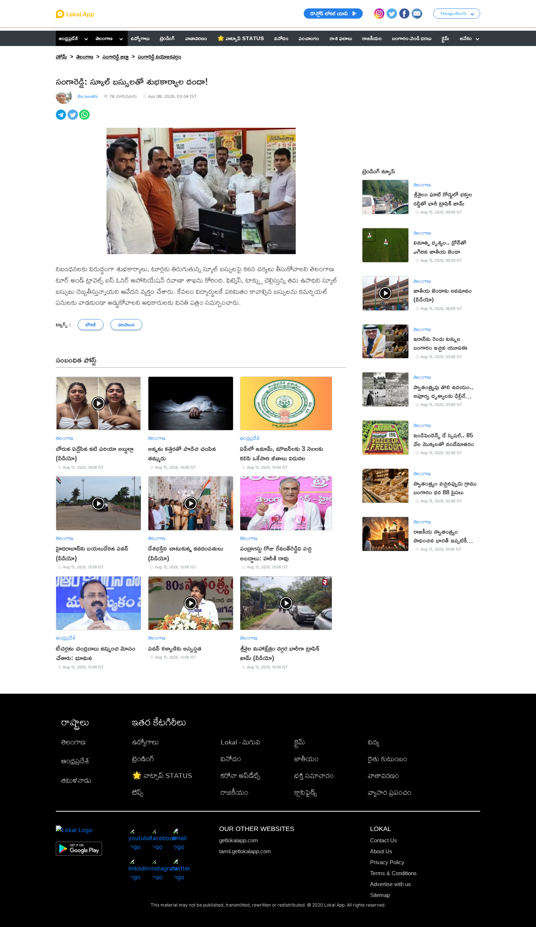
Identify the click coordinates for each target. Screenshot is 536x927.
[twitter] (73, 119)
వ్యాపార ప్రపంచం (389, 792)
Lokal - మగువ (240, 742)
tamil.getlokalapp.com (245, 851)
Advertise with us (390, 884)
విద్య (373, 742)
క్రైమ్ (299, 742)
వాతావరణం (383, 775)
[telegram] (61, 119)
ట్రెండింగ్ (143, 758)
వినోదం (231, 758)
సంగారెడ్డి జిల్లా (115, 56)
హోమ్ (61, 56)
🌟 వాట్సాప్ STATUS (162, 775)
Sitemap (380, 895)
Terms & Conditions (393, 873)
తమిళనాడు (76, 780)
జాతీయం (306, 758)
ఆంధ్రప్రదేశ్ (68, 38)
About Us (381, 851)
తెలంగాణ (104, 38)
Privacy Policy (387, 862)
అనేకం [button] (466, 38)
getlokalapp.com (238, 840)
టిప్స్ (137, 792)
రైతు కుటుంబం (387, 758)
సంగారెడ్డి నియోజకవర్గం (159, 56)
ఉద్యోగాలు (145, 742)
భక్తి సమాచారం (314, 775)
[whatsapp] (85, 119)
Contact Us (383, 840)
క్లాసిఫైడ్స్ (305, 792)
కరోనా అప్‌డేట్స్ (240, 775)
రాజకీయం (234, 792)
